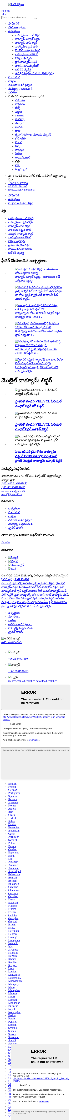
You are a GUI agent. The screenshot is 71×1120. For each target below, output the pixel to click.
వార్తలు (12, 81)
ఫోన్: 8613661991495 (13, 487)
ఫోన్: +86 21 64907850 (14, 483)
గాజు (17, 130)
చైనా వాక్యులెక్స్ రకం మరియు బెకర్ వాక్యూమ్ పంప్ (41, 594)
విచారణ (5, 542)
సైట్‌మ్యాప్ (6, 579)
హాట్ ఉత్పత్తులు (17, 27)
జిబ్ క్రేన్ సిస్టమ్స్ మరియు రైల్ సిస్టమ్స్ (34, 73)
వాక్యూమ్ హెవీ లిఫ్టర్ (26, 42)
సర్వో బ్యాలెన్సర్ (23, 58)
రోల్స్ (17, 146)
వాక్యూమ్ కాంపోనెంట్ (26, 54)
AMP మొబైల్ (21, 579)
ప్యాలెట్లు (19, 149)
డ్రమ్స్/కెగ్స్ (20, 138)
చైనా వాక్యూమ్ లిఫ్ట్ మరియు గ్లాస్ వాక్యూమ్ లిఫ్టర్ (27, 583)
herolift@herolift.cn (11, 494)
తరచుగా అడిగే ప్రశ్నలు (20, 84)
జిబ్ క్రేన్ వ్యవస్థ (23, 69)
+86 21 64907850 (18, 658)
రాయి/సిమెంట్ (22, 157)
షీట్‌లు (18, 153)
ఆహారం (19, 126)
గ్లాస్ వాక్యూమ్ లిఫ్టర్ (26, 61)
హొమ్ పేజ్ (13, 23)
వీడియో (12, 92)
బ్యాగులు (20, 103)
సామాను (20, 100)
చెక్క (17, 165)
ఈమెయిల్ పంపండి (11, 642)
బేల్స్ (17, 107)
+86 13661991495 (18, 671)
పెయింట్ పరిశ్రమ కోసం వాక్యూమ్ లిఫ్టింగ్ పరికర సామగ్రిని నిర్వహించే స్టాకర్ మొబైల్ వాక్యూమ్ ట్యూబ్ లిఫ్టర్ (38, 456)
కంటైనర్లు (19, 119)
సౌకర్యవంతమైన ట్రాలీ (26, 46)
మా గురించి (14, 77)
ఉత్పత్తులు (14, 31)
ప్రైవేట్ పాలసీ (15, 527)
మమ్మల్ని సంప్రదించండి (20, 88)
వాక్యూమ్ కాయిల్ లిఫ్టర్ (27, 35)
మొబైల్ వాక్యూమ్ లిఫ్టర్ (27, 50)
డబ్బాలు (19, 123)
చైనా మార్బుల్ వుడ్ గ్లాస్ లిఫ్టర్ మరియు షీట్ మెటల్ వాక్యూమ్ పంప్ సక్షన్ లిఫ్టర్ (34, 590)
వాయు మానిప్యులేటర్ (27, 65)
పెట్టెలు (18, 111)
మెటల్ (18, 142)
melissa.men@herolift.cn (14, 491)
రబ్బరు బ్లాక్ (21, 169)
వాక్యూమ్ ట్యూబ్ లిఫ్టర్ (27, 38)
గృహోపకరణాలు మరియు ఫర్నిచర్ (33, 134)
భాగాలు (19, 115)
